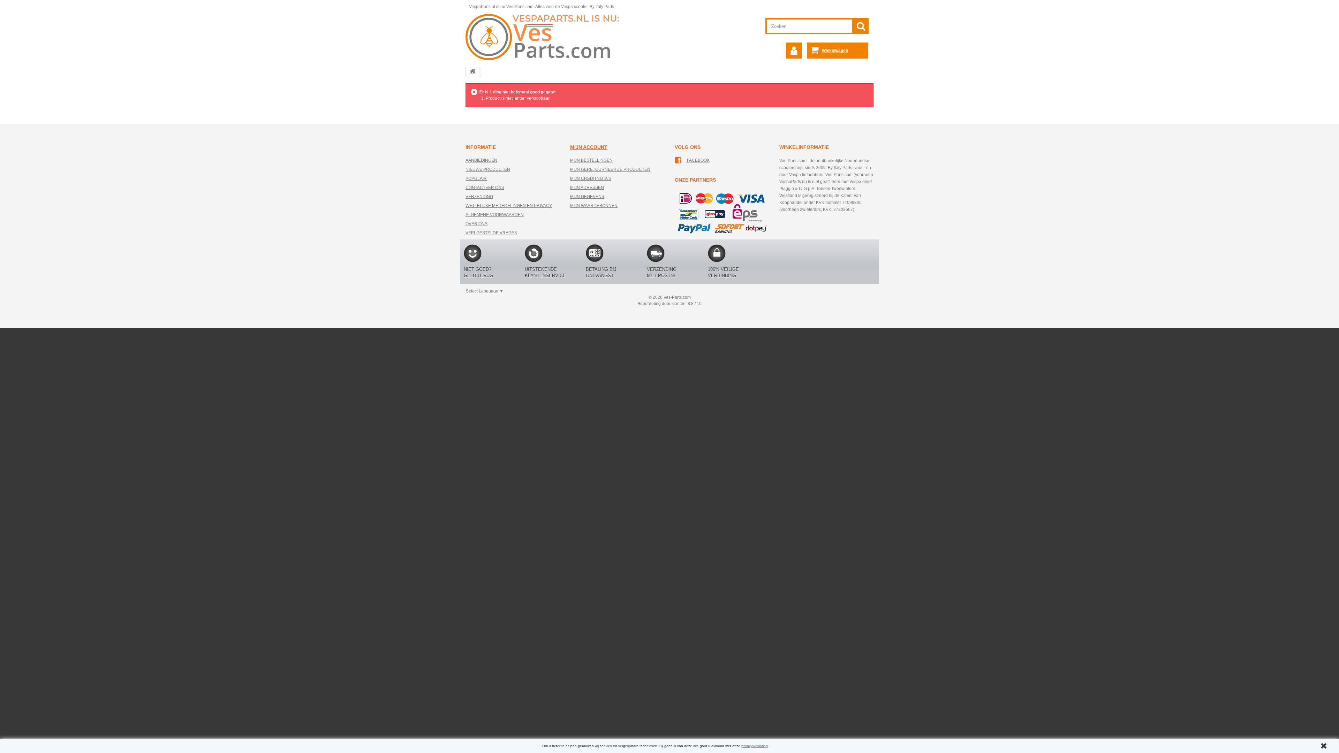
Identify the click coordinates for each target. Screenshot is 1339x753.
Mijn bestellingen (591, 160)
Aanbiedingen (481, 160)
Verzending (479, 196)
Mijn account (588, 147)
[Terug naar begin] (472, 71)
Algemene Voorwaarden (495, 214)
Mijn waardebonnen (594, 205)
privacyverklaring (754, 746)
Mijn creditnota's (590, 178)
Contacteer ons (485, 187)
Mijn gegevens (587, 196)
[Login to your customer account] (794, 51)
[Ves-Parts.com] (546, 36)
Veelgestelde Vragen (491, 232)
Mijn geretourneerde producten (610, 169)
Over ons (476, 223)
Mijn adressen (587, 187)
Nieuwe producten (488, 169)
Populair (476, 178)
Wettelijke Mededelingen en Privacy (509, 205)
